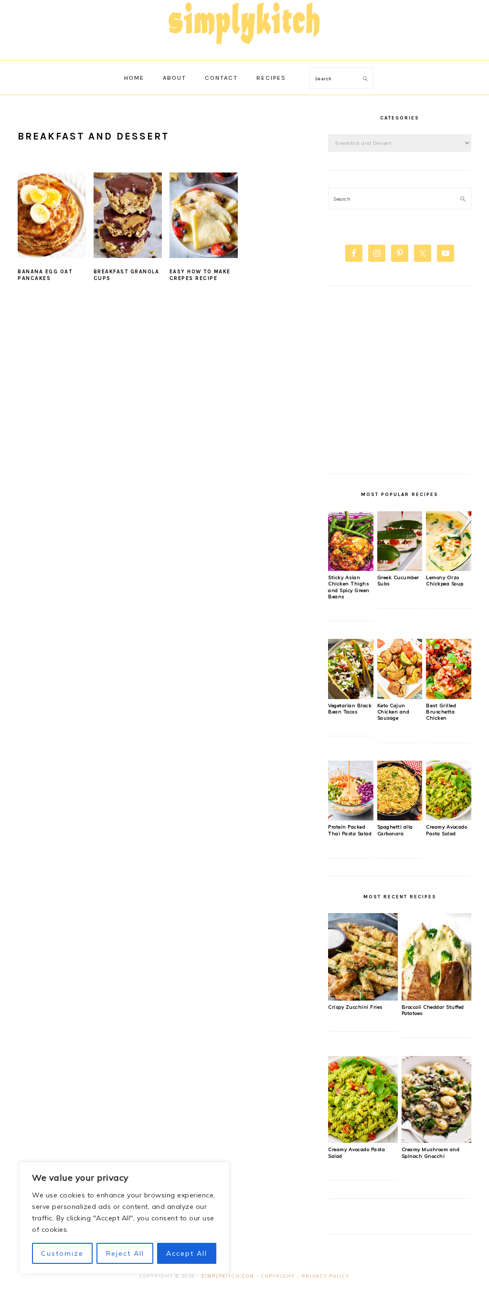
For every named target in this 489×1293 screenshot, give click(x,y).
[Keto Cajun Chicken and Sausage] (400, 696)
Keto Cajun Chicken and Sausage (393, 712)
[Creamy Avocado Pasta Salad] (448, 818)
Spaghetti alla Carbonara (395, 830)
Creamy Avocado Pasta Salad (446, 830)
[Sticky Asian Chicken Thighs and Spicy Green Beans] (350, 568)
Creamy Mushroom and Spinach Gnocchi (431, 1152)
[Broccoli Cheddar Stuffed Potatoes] (436, 998)
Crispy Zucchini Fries (355, 1007)
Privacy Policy (326, 1276)
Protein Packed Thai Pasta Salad (350, 830)
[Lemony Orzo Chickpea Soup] (448, 568)
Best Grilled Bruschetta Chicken (441, 712)
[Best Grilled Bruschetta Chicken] (448, 696)
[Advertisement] (399, 385)
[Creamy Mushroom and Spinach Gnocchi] (436, 1140)
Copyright (278, 1276)
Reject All (125, 1253)
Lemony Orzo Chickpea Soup (445, 580)
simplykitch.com (228, 1276)
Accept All (186, 1253)
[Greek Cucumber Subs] (400, 568)
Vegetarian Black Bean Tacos (350, 708)
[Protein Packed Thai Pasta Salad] (350, 818)
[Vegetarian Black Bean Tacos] (350, 696)
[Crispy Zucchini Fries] (363, 998)
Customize (62, 1253)
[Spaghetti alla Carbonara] (400, 818)
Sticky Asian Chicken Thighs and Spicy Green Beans (349, 587)
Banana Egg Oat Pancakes (45, 275)
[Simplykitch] (244, 50)
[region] (124, 1218)
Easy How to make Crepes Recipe (200, 275)
